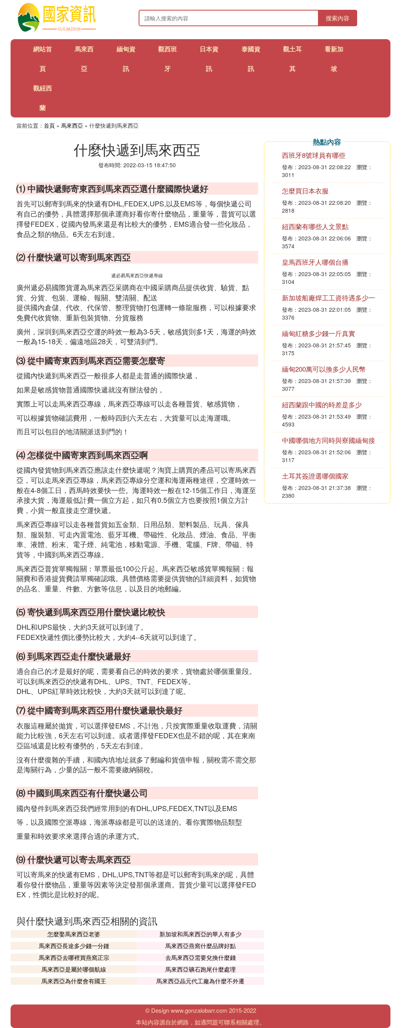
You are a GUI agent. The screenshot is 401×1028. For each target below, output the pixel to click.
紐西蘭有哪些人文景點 (315, 226)
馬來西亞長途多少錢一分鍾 (74, 945)
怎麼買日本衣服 (305, 190)
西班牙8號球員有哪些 (313, 155)
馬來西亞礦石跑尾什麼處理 (200, 969)
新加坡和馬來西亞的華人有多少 (200, 934)
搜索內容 (337, 18)
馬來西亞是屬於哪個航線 (74, 969)
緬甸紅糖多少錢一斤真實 (318, 333)
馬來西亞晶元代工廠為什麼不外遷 (200, 981)
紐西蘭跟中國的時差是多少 (322, 404)
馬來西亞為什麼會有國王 (74, 981)
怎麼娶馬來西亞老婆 (73, 934)
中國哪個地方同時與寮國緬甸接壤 (328, 444)
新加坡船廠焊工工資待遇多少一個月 (328, 301)
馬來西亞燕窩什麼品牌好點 (200, 945)
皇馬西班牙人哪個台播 (315, 262)
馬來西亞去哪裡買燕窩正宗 (74, 957)
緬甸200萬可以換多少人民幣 (324, 369)
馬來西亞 (72, 125)
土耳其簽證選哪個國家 (315, 476)
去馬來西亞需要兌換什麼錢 (200, 957)
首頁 (49, 125)
